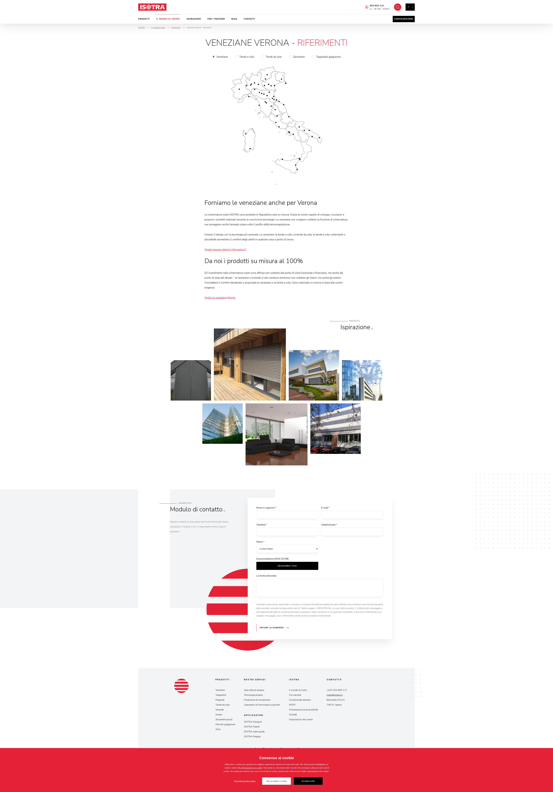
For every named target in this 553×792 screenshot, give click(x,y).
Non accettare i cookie (276, 781)
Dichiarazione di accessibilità (303, 709)
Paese (260, 541)
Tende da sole (274, 57)
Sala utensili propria (254, 690)
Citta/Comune (329, 524)
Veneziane (222, 57)
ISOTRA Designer (253, 721)
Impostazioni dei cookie (301, 719)
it (408, 7)
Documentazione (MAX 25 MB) (272, 558)
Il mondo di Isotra (168, 19)
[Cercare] (397, 7)
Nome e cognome (266, 507)
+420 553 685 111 (337, 690)
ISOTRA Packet (252, 726)
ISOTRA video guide (254, 731)
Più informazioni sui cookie (250, 768)
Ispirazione (193, 19)
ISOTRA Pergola (252, 736)
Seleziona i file (287, 566)
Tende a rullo (246, 57)
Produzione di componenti (257, 699)
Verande (219, 709)
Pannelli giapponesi (225, 724)
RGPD (292, 704)
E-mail (325, 507)
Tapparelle (220, 695)
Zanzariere (299, 57)
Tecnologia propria (253, 695)
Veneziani (220, 690)
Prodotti (144, 19)
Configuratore (403, 19)
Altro (218, 729)
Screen (218, 714)
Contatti (249, 19)
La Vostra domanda (266, 575)
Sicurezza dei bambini (300, 699)
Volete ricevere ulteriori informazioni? (225, 249)
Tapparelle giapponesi (328, 57)
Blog (234, 19)
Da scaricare (295, 695)
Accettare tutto (308, 781)
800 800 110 (377, 5)
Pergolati (220, 699)
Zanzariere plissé (223, 719)
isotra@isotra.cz (335, 695)
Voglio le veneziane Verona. (219, 297)
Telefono (261, 524)
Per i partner (216, 19)
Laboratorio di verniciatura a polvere (262, 704)
